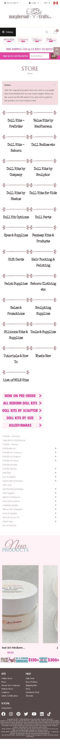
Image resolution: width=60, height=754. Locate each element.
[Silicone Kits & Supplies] (15, 324)
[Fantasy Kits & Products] (43, 227)
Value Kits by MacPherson (14, 440)
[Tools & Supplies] (43, 324)
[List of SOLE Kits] (15, 372)
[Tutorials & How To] (15, 348)
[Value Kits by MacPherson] (43, 113)
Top (56, 53)
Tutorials (29, 696)
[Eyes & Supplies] (15, 227)
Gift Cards (7, 485)
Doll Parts (7, 473)
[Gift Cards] (15, 252)
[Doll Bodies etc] (43, 137)
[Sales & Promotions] (15, 300)
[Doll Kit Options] (15, 209)
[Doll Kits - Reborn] (15, 137)
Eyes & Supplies (9, 477)
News (3, 682)
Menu (9, 32)
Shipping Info (31, 685)
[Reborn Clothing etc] (43, 276)
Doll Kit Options (10, 469)
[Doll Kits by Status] (15, 185)
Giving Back (6, 708)
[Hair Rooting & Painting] (43, 252)
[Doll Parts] (43, 209)
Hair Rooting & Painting (13, 489)
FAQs (28, 689)
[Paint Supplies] (15, 276)
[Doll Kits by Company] (15, 161)
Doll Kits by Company (12, 452)
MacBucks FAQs (32, 692)
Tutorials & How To (11, 517)
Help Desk (30, 678)
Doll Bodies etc (9, 448)
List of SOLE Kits (9, 525)
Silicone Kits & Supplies (12, 509)
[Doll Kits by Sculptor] (43, 161)
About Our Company (10, 685)
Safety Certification (9, 696)
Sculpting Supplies (10, 505)
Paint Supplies (8, 493)
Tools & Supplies (10, 513)
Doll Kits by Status (10, 460)
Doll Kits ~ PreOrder (11, 436)
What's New (8, 521)
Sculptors (5, 692)
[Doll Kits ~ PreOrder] (15, 113)
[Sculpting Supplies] (43, 300)
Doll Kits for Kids (10, 464)
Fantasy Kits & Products (13, 481)
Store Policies (31, 682)
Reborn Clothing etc (11, 497)
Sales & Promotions (11, 501)
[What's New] (43, 348)
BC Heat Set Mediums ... (34, 647)
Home (30, 73)
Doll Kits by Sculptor (12, 456)
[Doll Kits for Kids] (43, 185)
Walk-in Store (7, 689)
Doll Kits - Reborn (10, 444)
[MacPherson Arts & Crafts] (30, 17)
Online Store (6, 678)
